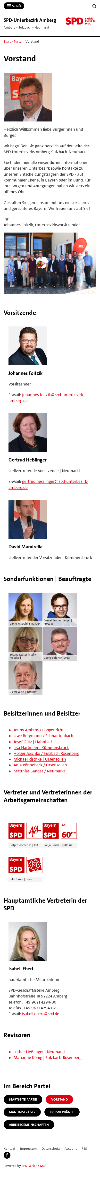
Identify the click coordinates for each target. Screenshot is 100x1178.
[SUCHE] (94, 6)
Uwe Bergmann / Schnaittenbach (43, 735)
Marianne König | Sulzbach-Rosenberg (48, 1057)
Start (7, 41)
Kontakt (9, 1148)
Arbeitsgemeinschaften (29, 1124)
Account (71, 1148)
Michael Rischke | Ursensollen (40, 759)
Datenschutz (51, 1148)
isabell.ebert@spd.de (40, 1013)
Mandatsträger (22, 1112)
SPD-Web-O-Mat (34, 1165)
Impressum (28, 1148)
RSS (84, 1148)
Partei (18, 41)
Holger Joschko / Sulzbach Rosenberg (46, 753)
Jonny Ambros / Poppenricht (39, 729)
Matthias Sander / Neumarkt (39, 771)
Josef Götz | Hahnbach (34, 741)
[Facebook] (7, 1155)
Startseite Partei (23, 1099)
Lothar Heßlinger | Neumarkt (39, 1051)
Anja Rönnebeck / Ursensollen (40, 765)
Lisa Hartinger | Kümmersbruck (41, 747)
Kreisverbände (62, 1112)
